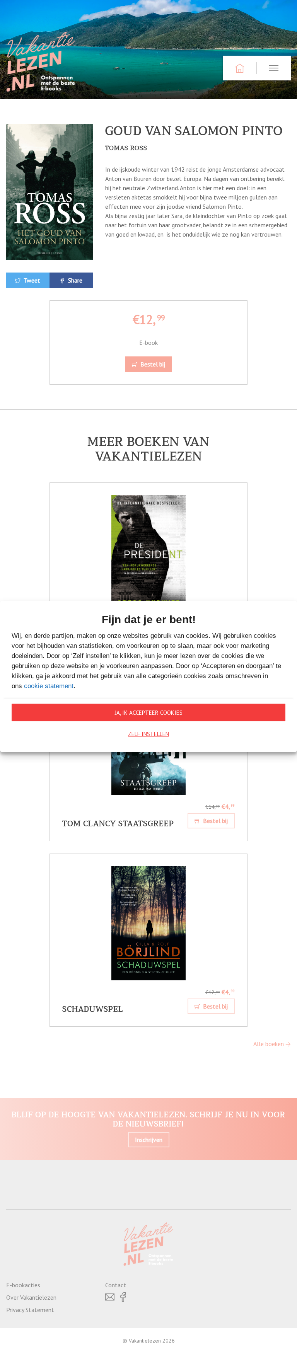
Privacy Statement (30, 1310)
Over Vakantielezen (31, 1297)
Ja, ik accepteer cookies (149, 712)
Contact (115, 1285)
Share (74, 280)
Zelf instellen (148, 733)
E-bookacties (23, 1285)
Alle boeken (269, 1044)
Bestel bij (152, 364)
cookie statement (48, 686)
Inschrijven (148, 1139)
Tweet (31, 280)
